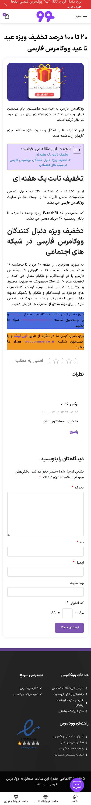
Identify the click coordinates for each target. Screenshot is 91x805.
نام (80, 542)
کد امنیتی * (75, 603)
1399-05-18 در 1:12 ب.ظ (60, 412)
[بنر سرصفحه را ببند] (6, 4)
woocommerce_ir (37, 320)
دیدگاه (78, 487)
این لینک (16, 314)
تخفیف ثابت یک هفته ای (52, 154)
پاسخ (74, 432)
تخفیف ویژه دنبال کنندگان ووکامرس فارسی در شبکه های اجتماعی (38, 163)
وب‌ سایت (77, 583)
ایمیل (78, 562)
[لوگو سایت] (45, 16)
